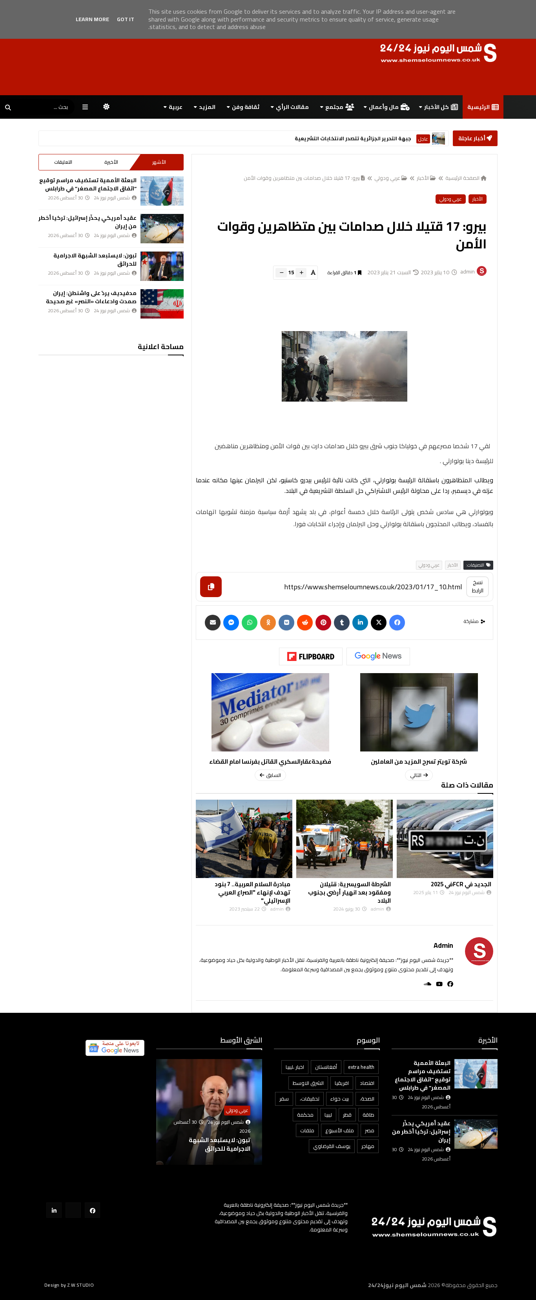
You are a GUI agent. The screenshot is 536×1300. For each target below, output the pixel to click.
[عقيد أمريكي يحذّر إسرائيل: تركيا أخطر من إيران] (162, 228)
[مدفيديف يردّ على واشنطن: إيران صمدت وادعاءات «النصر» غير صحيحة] (162, 304)
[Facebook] (397, 622)
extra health (361, 1067)
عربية (175, 107)
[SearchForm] (8, 108)
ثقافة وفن (245, 107)
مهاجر (367, 1146)
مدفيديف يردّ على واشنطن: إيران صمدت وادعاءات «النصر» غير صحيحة (91, 297)
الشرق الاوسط (308, 1083)
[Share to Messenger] (231, 622)
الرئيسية (478, 107)
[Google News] (378, 656)
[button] (257, 1112)
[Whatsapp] (249, 622)
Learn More (92, 19)
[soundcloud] (425, 984)
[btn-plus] (300, 272)
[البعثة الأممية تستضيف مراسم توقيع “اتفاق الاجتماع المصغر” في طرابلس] (162, 191)
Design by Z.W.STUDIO (69, 1284)
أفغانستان (326, 1067)
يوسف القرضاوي (331, 1146)
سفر (284, 1098)
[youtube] (437, 984)
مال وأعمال (384, 107)
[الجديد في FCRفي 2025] (445, 839)
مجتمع (334, 107)
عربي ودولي (387, 178)
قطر (347, 1114)
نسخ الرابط (477, 586)
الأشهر (159, 162)
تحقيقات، (309, 1098)
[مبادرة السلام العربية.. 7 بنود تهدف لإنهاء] (244, 839)
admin (443, 945)
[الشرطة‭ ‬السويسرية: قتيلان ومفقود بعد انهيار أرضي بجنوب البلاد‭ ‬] (344, 839)
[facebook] (448, 984)
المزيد (207, 107)
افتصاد (367, 1083)
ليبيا (328, 1114)
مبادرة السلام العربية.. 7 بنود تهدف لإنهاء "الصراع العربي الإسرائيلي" (252, 892)
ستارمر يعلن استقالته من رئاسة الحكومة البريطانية (349, 138)
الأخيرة (111, 162)
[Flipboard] (311, 657)
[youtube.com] (73, 1210)
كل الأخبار (436, 107)
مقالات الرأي (292, 107)
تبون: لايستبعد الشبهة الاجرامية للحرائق (95, 259)
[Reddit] (305, 622)
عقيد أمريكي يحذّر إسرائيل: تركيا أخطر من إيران (87, 222)
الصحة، (367, 1098)
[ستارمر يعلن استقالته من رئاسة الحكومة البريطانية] (438, 138)
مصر (369, 1130)
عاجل (423, 138)
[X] (379, 622)
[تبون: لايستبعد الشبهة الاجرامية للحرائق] (162, 266)
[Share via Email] (213, 622)
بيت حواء (339, 1098)
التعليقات (63, 162)
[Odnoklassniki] (268, 622)
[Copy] (211, 586)
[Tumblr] (342, 622)
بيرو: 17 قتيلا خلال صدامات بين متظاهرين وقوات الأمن (302, 178)
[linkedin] (360, 622)
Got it (125, 19)
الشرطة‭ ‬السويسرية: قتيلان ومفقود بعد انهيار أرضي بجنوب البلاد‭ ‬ (349, 892)
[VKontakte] (286, 622)
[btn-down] (281, 272)
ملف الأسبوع (339, 1130)
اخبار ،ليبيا (295, 1067)
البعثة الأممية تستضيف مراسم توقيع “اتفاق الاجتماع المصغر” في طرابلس (88, 184)
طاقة (368, 1114)
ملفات (307, 1130)
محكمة (305, 1114)
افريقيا (342, 1083)
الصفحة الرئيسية (462, 178)
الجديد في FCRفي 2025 (461, 884)
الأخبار (423, 178)
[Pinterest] (323, 622)
